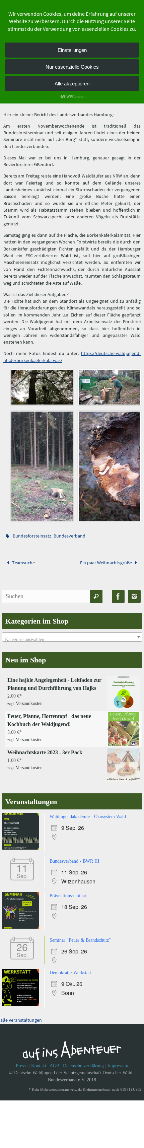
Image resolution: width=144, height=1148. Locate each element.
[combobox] (72, 634)
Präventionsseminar (68, 891)
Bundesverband (69, 534)
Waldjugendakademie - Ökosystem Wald (88, 813)
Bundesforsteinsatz (32, 534)
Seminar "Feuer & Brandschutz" (80, 935)
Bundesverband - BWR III (74, 857)
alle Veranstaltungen (21, 1014)
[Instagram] (134, 593)
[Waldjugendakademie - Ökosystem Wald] (22, 845)
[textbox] (72, 637)
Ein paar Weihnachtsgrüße (106, 560)
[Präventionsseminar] (22, 922)
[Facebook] (118, 593)
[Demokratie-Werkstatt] (22, 998)
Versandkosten (29, 699)
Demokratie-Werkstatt (70, 967)
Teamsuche (23, 560)
